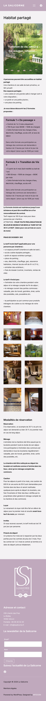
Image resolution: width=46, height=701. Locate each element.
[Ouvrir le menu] (34, 5)
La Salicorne (14, 5)
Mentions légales (10, 688)
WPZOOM (37, 695)
